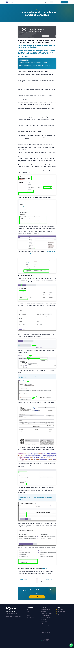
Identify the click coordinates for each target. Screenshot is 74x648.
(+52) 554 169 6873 (61, 611)
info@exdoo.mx (21, 575)
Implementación (34, 2)
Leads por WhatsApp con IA (46, 625)
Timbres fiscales (44, 621)
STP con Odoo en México (46, 617)
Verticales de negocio (43, 2)
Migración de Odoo (44, 623)
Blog (51, 2)
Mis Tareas (43, 634)
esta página (44, 568)
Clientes (27, 2)
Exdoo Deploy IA (44, 611)
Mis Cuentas (44, 636)
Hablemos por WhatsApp (36, 596)
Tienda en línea (44, 619)
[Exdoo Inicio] (9, 2)
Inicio (22, 2)
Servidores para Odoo (45, 615)
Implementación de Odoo (45, 609)
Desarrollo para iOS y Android (46, 613)
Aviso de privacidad (30, 617)
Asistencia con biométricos (46, 632)
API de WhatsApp (45, 626)
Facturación (40, 9)
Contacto (28, 615)
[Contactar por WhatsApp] (71, 645)
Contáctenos (64, 2)
